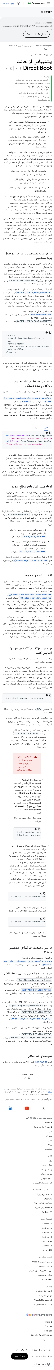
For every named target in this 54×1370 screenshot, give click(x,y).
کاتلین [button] (46, 427)
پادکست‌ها (48, 1149)
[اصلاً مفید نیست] (32, 54)
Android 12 (47, 1246)
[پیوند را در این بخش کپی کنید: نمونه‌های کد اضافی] (24, 1056)
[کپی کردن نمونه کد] (50, 332)
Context (26, 401)
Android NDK (46, 1279)
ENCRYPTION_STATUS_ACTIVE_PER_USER (31, 1018)
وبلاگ (50, 1144)
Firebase (48, 1331)
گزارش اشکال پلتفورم (44, 1291)
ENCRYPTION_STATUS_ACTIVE (36, 990)
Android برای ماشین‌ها (43, 1207)
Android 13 (47, 1241)
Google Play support (43, 1300)
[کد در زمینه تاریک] (46, 332)
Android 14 (47, 1237)
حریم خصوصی (46, 1178)
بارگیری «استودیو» (45, 1275)
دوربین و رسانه (46, 1174)
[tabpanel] (27, 440)
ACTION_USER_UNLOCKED (33, 536)
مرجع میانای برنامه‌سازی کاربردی (40, 1270)
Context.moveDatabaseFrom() (35, 598)
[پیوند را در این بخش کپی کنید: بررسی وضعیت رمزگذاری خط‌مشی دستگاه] (40, 952)
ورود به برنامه (8, 3)
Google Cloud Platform (41, 1335)
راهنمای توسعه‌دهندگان (44, 1266)
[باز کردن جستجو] (23, 3)
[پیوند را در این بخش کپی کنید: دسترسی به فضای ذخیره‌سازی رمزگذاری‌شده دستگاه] (22, 386)
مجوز (36, 1349)
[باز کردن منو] (48, 3)
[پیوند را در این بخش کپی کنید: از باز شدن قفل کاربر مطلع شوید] (9, 486)
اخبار (50, 1140)
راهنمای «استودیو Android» (41, 1262)
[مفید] (36, 54)
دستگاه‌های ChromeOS (43, 1203)
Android (48, 1122)
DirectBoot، (41, 1061)
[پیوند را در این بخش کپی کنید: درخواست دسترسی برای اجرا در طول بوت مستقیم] (33, 258)
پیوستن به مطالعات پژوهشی (42, 1304)
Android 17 (47, 1223)
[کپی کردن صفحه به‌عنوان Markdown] (10, 68)
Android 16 (47, 1228)
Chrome (48, 1326)
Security (46, 12)
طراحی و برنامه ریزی (25, 45)
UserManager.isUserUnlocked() (30, 560)
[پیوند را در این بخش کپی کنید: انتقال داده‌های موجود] (21, 575)
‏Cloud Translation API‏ (24, 26)
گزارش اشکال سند (45, 1295)
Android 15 (47, 1232)
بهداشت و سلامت (45, 1169)
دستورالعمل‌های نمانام (23, 1349)
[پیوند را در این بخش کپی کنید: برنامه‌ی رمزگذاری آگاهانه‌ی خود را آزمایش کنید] (33, 653)
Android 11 (47, 1250)
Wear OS (48, 1199)
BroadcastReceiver (41, 314)
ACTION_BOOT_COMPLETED (33, 551)
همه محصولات (46, 1339)
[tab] (46, 427)
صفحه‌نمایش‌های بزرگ (44, 1194)
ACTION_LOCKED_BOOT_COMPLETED (34, 292)
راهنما (46, 49)
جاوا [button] (35, 427)
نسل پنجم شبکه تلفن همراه (42, 1183)
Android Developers (44, 45)
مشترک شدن (19, 1356)
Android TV (47, 1212)
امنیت (49, 1131)
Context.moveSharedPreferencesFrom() (30, 594)
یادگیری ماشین (46, 1165)
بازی (50, 1160)
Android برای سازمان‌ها (43, 1127)
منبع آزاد (49, 1136)
